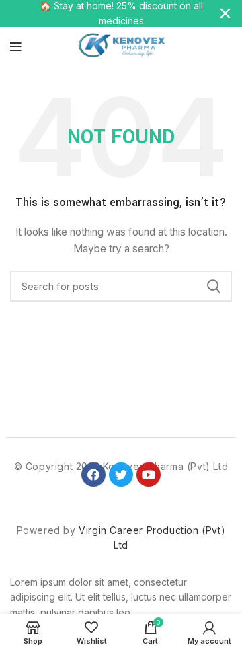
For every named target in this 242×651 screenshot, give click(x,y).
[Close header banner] (225, 13)
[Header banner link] (101, 13)
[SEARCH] (214, 286)
